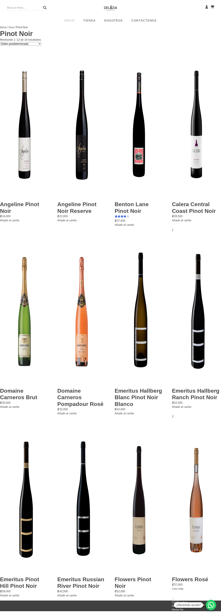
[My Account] (206, 7)
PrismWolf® (178, 613)
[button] (211, 605)
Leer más (177, 588)
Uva (11, 27)
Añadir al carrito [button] (9, 220)
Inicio (3, 27)
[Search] (44, 7)
